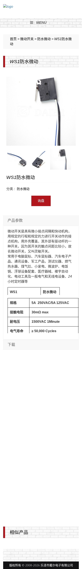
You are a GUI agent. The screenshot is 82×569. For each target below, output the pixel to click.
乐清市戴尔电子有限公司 (57, 565)
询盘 (41, 201)
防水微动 (23, 189)
